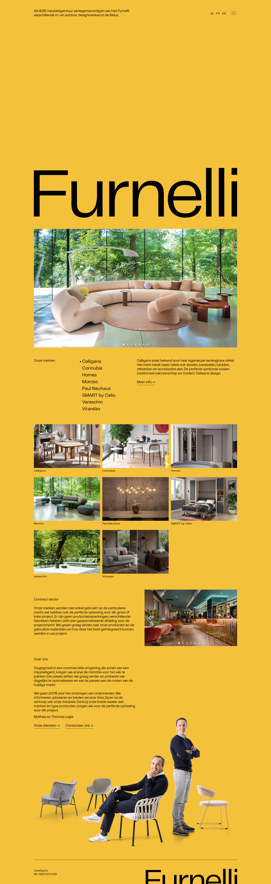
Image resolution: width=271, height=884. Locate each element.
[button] (39, 288)
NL (212, 13)
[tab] (105, 362)
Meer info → (146, 382)
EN (224, 13)
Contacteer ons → (79, 725)
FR (218, 13)
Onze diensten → (47, 725)
